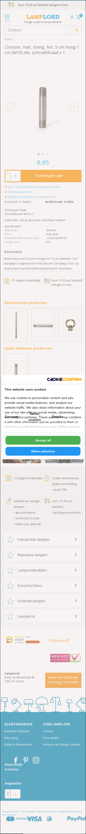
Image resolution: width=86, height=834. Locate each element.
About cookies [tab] (34, 416)
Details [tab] (57, 416)
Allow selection (43, 451)
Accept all (43, 440)
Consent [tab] (11, 416)
